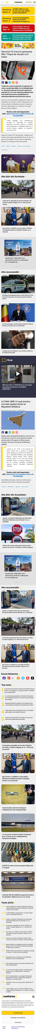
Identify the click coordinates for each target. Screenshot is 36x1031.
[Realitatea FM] (27, 2)
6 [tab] (22, 396)
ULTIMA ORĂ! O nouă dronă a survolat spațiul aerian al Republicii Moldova (15, 404)
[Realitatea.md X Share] (6, 82)
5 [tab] (21, 267)
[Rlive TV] (34, 2)
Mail (17, 82)
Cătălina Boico (21, 410)
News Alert (5, 28)
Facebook (3, 82)
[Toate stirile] (6, 2)
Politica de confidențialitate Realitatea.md (18, 1027)
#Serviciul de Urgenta (24, 146)
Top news (6, 685)
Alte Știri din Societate (12, 176)
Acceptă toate (18, 1013)
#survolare (25, 486)
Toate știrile (7, 902)
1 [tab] (14, 267)
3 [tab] (18, 267)
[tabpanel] (18, 251)
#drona (4, 486)
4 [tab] (20, 267)
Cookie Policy (4, 1027)
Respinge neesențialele (18, 1017)
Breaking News (7, 10)
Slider (14, 410)
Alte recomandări (10, 272)
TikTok (32, 678)
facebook (4, 678)
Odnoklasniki (13, 82)
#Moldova (11, 486)
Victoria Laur (22, 60)
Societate (15, 60)
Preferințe (18, 1022)
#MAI (7, 146)
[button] (33, 996)
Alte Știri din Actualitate (13, 495)
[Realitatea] (15, 2)
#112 (3, 146)
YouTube (27, 678)
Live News (5, 37)
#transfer (5, 149)
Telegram (10, 82)
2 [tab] (16, 267)
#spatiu (18, 486)
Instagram (9, 678)
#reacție (13, 146)
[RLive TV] (7, 360)
